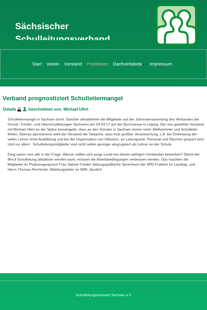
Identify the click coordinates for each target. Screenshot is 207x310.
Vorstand (73, 64)
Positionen (97, 64)
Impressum (161, 64)
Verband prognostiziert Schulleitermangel (63, 98)
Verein (52, 64)
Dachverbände (127, 64)
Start (37, 64)
